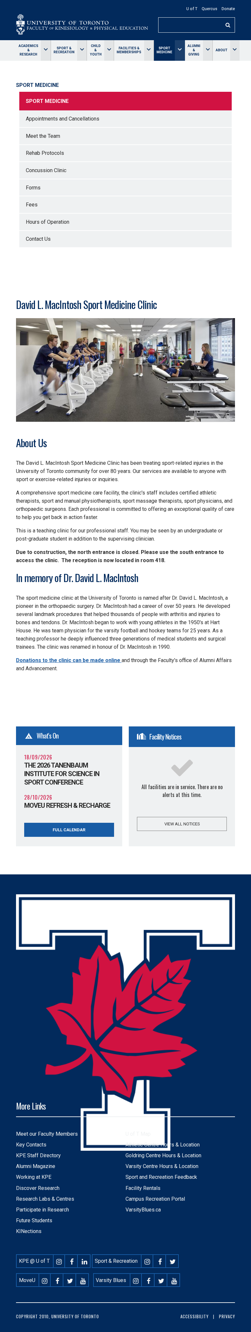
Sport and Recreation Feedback (161, 1177)
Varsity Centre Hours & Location (162, 1166)
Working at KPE (33, 1177)
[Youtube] (83, 1280)
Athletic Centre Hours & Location (163, 1145)
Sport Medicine (164, 50)
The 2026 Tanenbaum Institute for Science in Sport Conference (61, 773)
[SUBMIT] (228, 25)
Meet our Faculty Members (47, 1134)
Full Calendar (69, 829)
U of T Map (138, 1134)
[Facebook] (72, 1261)
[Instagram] (59, 1261)
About (221, 50)
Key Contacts (31, 1145)
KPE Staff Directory (38, 1155)
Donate (228, 8)
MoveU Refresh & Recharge (67, 805)
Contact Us (38, 239)
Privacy (227, 1316)
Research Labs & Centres (45, 1199)
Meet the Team (43, 136)
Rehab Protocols (45, 153)
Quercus (209, 8)
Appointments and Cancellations (62, 119)
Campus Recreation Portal (155, 1199)
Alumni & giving (194, 50)
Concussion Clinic (46, 170)
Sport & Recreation (64, 50)
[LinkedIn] (84, 1261)
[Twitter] (172, 1261)
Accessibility (194, 1316)
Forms (33, 188)
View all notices (182, 823)
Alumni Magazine (35, 1166)
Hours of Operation (47, 222)
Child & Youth (96, 50)
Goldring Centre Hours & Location (163, 1155)
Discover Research (37, 1188)
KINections (29, 1231)
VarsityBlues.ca (143, 1210)
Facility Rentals (143, 1188)
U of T (191, 8)
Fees (32, 205)
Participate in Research (42, 1210)
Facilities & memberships (129, 50)
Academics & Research (28, 50)
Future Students (34, 1220)
